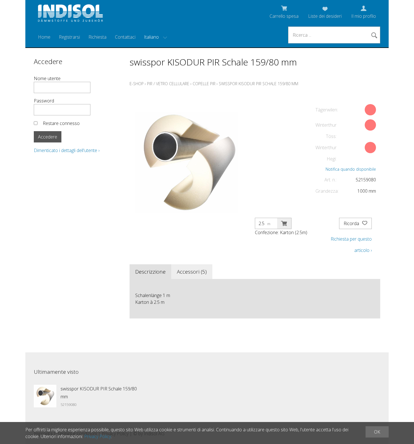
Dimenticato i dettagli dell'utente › (66, 150)
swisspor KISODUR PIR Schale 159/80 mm (258, 83)
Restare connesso (61, 123)
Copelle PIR (204, 83)
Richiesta (97, 37)
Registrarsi (69, 37)
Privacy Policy (97, 436)
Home (44, 37)
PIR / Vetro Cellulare (168, 83)
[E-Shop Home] (70, 14)
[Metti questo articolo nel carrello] (284, 223)
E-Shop (137, 83)
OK (377, 432)
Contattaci (125, 37)
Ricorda (352, 223)
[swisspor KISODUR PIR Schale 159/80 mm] (45, 396)
